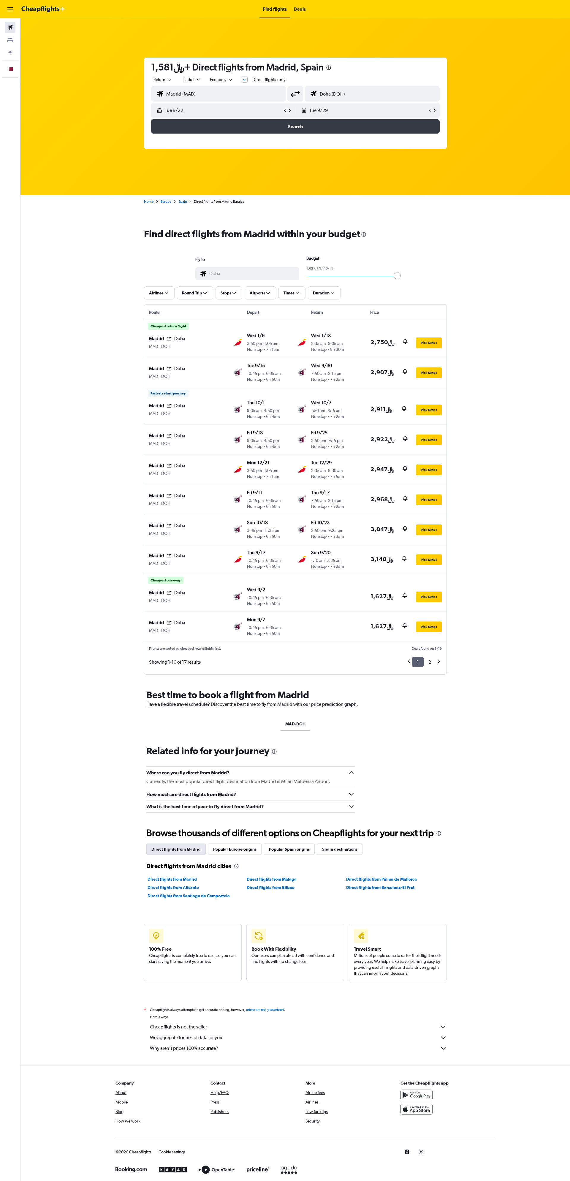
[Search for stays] (10, 40)
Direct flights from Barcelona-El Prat (380, 887)
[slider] (397, 275)
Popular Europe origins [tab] (234, 849)
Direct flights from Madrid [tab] (176, 849)
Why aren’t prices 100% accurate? (184, 1048)
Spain (182, 201)
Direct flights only (269, 79)
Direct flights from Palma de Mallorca (381, 879)
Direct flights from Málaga (272, 879)
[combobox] (162, 80)
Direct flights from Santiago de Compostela (189, 895)
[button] (10, 9)
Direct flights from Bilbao (270, 887)
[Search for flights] (10, 27)
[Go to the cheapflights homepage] (43, 9)
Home (148, 201)
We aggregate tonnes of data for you (186, 1037)
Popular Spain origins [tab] (289, 849)
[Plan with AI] (10, 52)
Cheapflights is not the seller (178, 1027)
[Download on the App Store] (416, 1109)
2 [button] (429, 662)
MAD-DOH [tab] (295, 724)
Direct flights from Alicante (173, 887)
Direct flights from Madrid (172, 879)
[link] (407, 1151)
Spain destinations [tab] (339, 849)
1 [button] (418, 662)
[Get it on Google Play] (416, 1095)
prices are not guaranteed (265, 1010)
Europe (166, 201)
